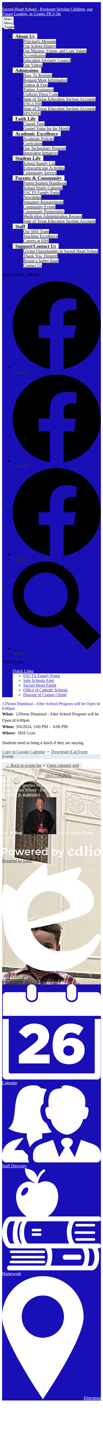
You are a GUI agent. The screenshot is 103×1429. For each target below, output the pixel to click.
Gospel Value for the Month (46, 128)
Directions (92, 1398)
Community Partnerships (43, 211)
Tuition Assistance (38, 89)
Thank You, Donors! (40, 256)
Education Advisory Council (47, 60)
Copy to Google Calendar (23, 751)
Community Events (39, 207)
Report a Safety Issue (41, 260)
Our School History (39, 46)
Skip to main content (19, 4)
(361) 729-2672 (58, 776)
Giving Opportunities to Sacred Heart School (60, 251)
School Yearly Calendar (43, 188)
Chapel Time (34, 123)
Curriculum (32, 143)
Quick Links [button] (23, 671)
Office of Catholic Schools (45, 690)
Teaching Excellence (40, 236)
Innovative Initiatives (40, 153)
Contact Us (32, 265)
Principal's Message (39, 41)
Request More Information (45, 80)
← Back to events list (23, 765)
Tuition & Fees (35, 85)
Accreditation (34, 55)
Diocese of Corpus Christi (45, 694)
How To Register (37, 75)
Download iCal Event (69, 751)
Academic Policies (38, 138)
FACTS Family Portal (41, 192)
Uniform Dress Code (40, 94)
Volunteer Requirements (43, 202)
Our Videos (33, 65)
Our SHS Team (36, 231)
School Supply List (39, 163)
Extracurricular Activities (44, 168)
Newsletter (32, 197)
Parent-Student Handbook (45, 183)
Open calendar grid (63, 765)
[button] (25, 36)
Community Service (40, 173)
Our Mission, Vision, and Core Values (55, 51)
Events (7, 756)
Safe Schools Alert (38, 680)
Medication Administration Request (52, 216)
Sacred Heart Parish (39, 685)
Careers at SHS (36, 241)
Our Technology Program (44, 148)
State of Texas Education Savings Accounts (59, 221)
